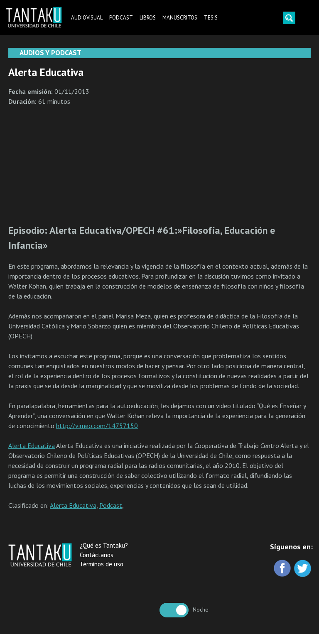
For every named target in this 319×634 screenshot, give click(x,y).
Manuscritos (179, 17)
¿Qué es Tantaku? (104, 545)
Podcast (121, 17)
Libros (148, 17)
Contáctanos (96, 555)
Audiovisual (87, 17)
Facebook (283, 569)
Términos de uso (101, 564)
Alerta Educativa (31, 445)
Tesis (211, 17)
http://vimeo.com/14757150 (97, 425)
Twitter (303, 569)
